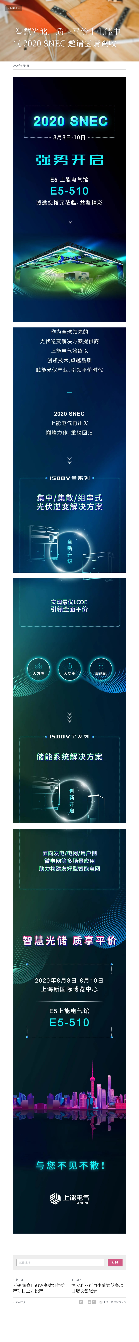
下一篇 (75, 1279)
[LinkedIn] (81, 1302)
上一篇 (19, 1279)
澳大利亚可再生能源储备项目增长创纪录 (97, 1288)
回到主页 (15, 8)
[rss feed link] (94, 1302)
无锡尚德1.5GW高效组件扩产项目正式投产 (39, 1288)
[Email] (89, 1302)
